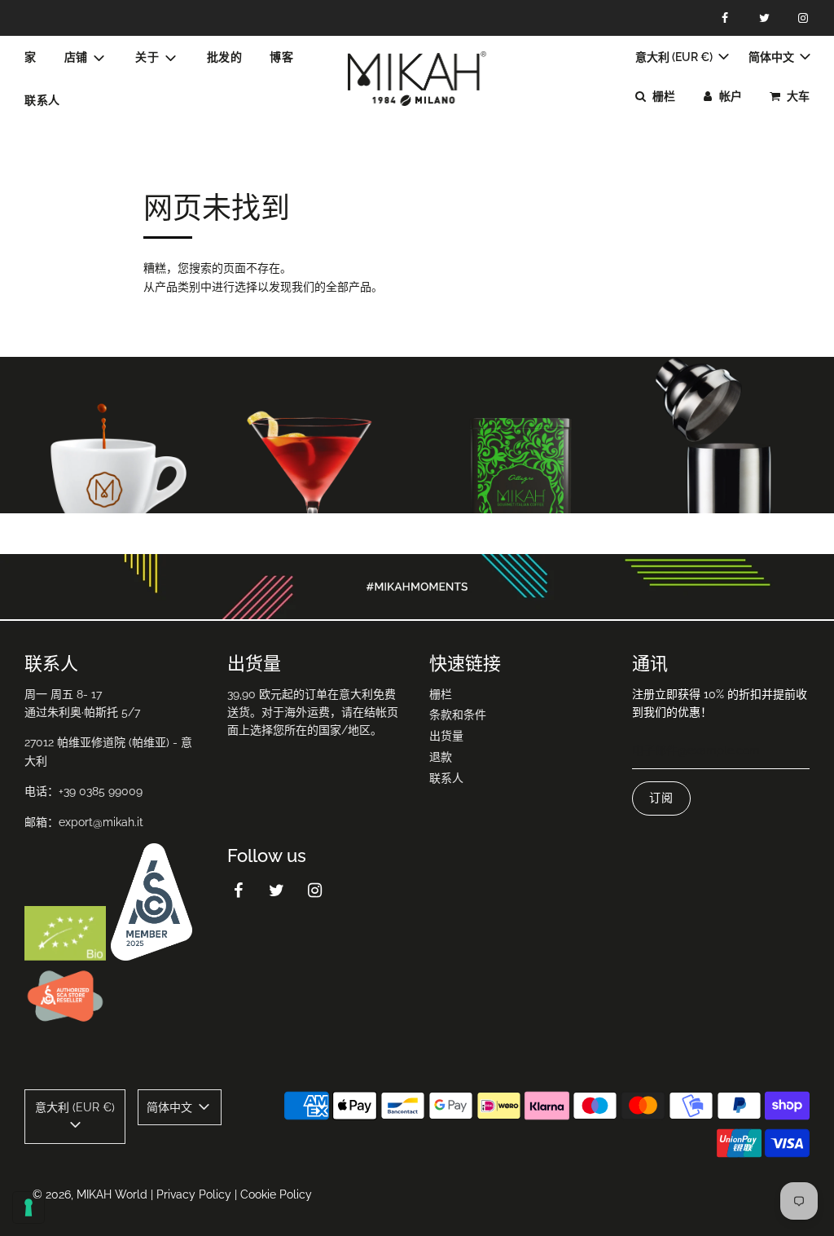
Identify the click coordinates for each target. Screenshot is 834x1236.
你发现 (104, 464)
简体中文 (772, 57)
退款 (440, 756)
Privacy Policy (193, 1194)
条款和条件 (457, 714)
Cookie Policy (276, 1194)
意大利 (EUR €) (675, 57)
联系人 (42, 100)
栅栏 (440, 694)
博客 (281, 57)
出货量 (446, 735)
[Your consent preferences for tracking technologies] (28, 1207)
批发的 (225, 57)
